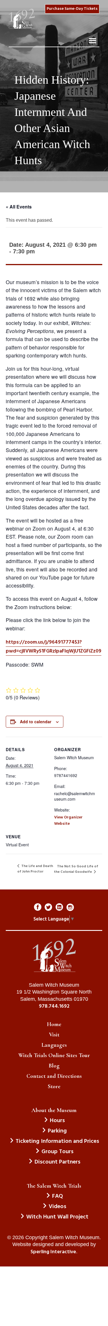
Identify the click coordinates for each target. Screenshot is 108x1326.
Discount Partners (57, 1162)
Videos (57, 1206)
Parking (57, 1131)
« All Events (19, 206)
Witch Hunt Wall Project (57, 1217)
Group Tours (57, 1151)
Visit (54, 1034)
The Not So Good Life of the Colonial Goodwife (76, 869)
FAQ (57, 1196)
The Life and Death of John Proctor (35, 869)
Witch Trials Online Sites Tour (54, 1055)
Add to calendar (35, 721)
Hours (57, 1120)
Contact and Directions (54, 1076)
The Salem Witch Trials (54, 1186)
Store (54, 1086)
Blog (54, 1065)
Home (54, 1024)
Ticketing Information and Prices (57, 1141)
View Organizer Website (68, 820)
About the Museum (54, 1110)
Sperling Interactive (53, 1252)
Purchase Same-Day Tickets (72, 8)
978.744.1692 (54, 1006)
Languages (54, 1045)
